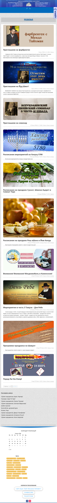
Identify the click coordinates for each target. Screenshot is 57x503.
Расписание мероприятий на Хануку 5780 (23, 154)
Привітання (15, 475)
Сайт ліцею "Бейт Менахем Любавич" (28, 489)
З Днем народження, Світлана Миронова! (13, 403)
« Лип (10, 449)
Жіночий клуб (11, 464)
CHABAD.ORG (28, 492)
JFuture (18, 469)
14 (20, 441)
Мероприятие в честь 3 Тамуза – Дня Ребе (23, 307)
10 (9, 441)
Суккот (24, 473)
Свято (9, 462)
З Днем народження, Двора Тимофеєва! (13, 413)
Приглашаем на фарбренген (16, 50)
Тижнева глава (21, 471)
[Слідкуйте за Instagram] (30, 501)
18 (12, 443)
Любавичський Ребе (12, 471)
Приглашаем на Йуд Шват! (16, 86)
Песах (24, 469)
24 (9, 445)
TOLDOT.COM (28, 496)
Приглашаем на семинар (15, 123)
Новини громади (50, 88)
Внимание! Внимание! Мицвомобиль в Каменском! (27, 273)
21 (20, 443)
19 (14, 443)
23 (25, 443)
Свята (52, 348)
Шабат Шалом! (5, 406)
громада (16, 460)
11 (12, 441)
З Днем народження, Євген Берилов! (12, 417)
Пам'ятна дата (11, 469)
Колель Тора (5, 410)
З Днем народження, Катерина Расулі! (12, 415)
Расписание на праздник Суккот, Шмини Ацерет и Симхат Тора (27, 191)
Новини (52, 52)
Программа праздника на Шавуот (19, 345)
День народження (11, 458)
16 (25, 441)
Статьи (9, 473)
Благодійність (21, 458)
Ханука (18, 464)
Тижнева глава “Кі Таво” (8, 399)
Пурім (9, 475)
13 (17, 441)
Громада (42, 242)
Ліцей (23, 460)
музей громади (17, 473)
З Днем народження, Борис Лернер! (12, 396)
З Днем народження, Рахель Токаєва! (12, 401)
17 (9, 443)
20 (17, 443)
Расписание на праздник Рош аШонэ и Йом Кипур (27, 240)
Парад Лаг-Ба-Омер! (12, 379)
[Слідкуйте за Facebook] (27, 501)
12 (14, 441)
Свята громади (51, 242)
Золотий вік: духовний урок (9, 408)
